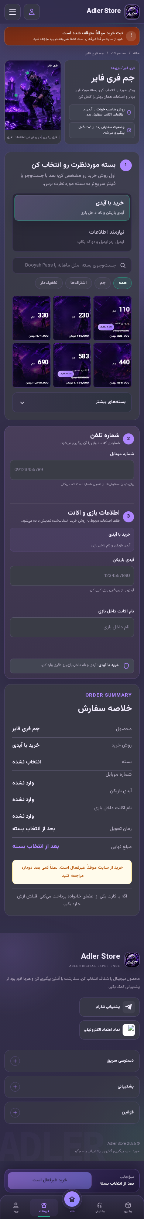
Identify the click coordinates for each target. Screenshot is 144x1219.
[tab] (72, 207)
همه (123, 283)
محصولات (118, 53)
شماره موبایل (122, 454)
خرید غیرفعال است (49, 1180)
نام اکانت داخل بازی (116, 611)
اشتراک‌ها (79, 283)
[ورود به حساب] (32, 12)
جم (103, 283)
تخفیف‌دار (49, 283)
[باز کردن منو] (12, 12)
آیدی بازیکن (123, 560)
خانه (136, 53)
